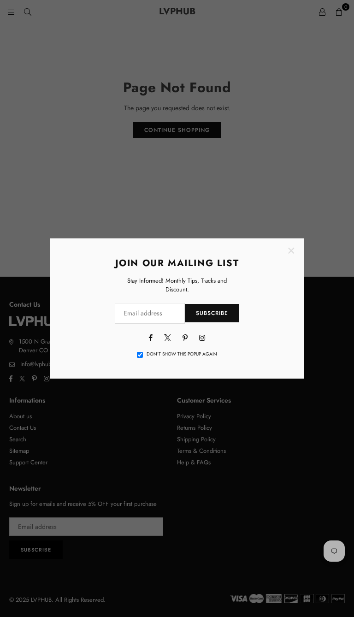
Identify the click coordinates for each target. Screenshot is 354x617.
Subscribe (212, 313)
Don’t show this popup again (182, 354)
